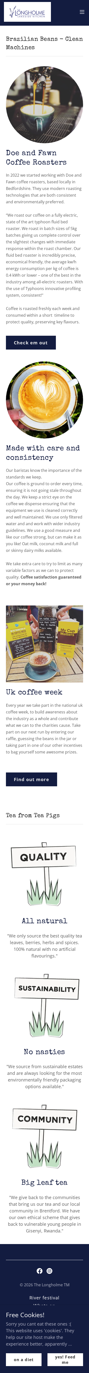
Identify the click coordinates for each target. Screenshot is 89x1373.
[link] (27, 12)
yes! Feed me (65, 1359)
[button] (82, 12)
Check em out (31, 343)
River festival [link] (44, 1298)
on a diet (23, 1359)
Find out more (31, 779)
